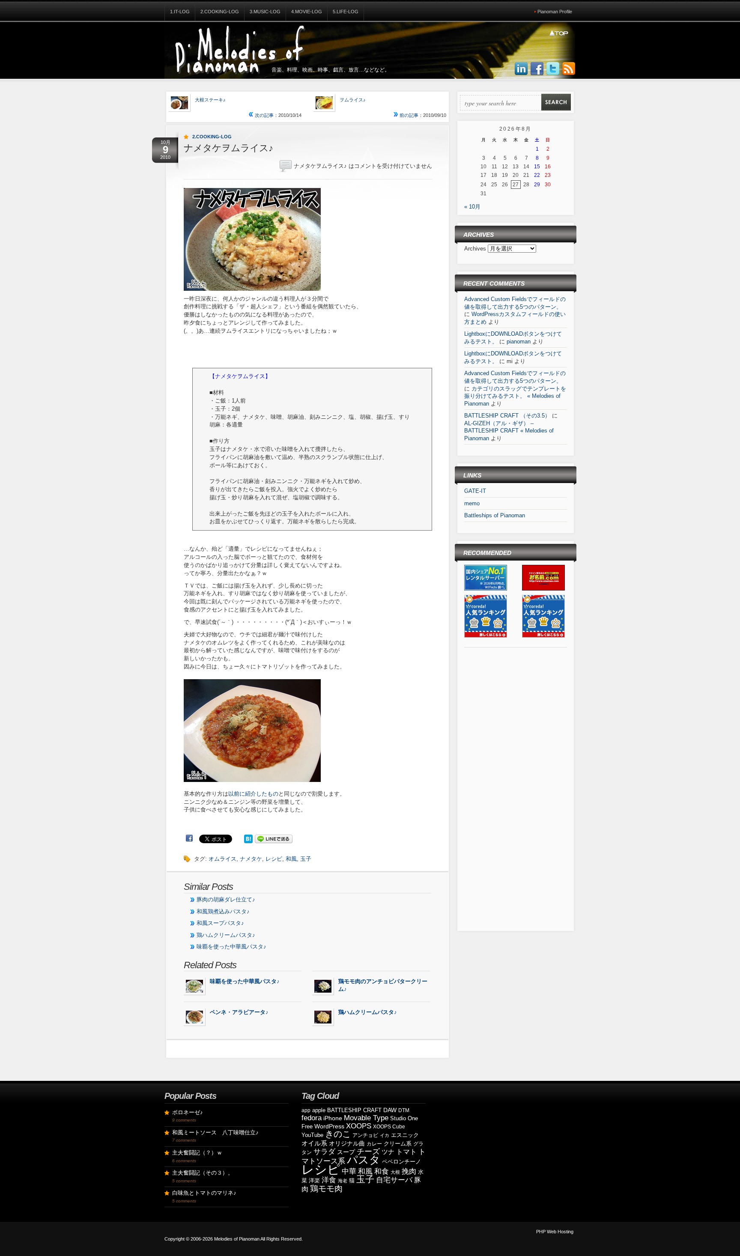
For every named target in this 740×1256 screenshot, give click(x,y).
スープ (346, 1152)
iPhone (332, 1118)
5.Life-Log (345, 11)
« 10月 (472, 206)
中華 (349, 1171)
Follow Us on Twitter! (553, 69)
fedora (311, 1117)
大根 (395, 1172)
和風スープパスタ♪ (220, 923)
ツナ (388, 1151)
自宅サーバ (394, 1180)
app (305, 1110)
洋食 (329, 1180)
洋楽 (314, 1180)
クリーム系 (398, 1143)
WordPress (329, 1126)
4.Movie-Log (306, 11)
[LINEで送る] (273, 838)
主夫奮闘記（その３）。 (202, 1172)
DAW (390, 1110)
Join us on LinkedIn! (521, 69)
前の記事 (408, 115)
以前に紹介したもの (253, 794)
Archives (476, 248)
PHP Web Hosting (554, 1231)
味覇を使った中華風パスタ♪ (231, 946)
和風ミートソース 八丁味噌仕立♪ (215, 1132)
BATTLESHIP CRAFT (354, 1110)
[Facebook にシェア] (189, 838)
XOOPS (358, 1126)
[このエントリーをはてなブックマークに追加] (248, 838)
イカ (384, 1135)
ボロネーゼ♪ (187, 1112)
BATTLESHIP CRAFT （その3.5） (507, 415)
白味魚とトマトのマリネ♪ (204, 1193)
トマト (406, 1151)
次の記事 (264, 115)
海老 (342, 1180)
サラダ (324, 1152)
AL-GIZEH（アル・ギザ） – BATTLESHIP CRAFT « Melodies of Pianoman (509, 431)
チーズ (368, 1151)
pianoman (519, 341)
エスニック (405, 1135)
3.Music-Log (265, 11)
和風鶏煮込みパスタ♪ (223, 911)
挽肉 (409, 1171)
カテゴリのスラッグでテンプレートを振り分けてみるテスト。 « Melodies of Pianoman (515, 396)
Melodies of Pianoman (237, 1238)
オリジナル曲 (347, 1143)
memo (472, 503)
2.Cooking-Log (219, 11)
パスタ (363, 1160)
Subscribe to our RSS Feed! (569, 69)
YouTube (312, 1135)
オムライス (222, 859)
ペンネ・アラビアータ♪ (239, 1012)
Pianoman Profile (554, 11)
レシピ (274, 859)
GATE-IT (475, 491)
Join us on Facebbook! (537, 69)
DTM (403, 1110)
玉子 (305, 859)
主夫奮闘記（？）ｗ (197, 1152)
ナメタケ (251, 859)
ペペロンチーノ (401, 1161)
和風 (291, 859)
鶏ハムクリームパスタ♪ (226, 935)
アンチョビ (365, 1135)
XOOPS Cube (389, 1127)
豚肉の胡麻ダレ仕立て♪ (226, 899)
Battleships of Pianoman (494, 515)
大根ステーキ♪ (210, 99)
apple (318, 1110)
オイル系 (314, 1143)
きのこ (338, 1134)
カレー (374, 1144)
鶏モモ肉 (326, 1188)
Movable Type (366, 1118)
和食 (381, 1171)
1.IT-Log (180, 11)
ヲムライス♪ (353, 99)
